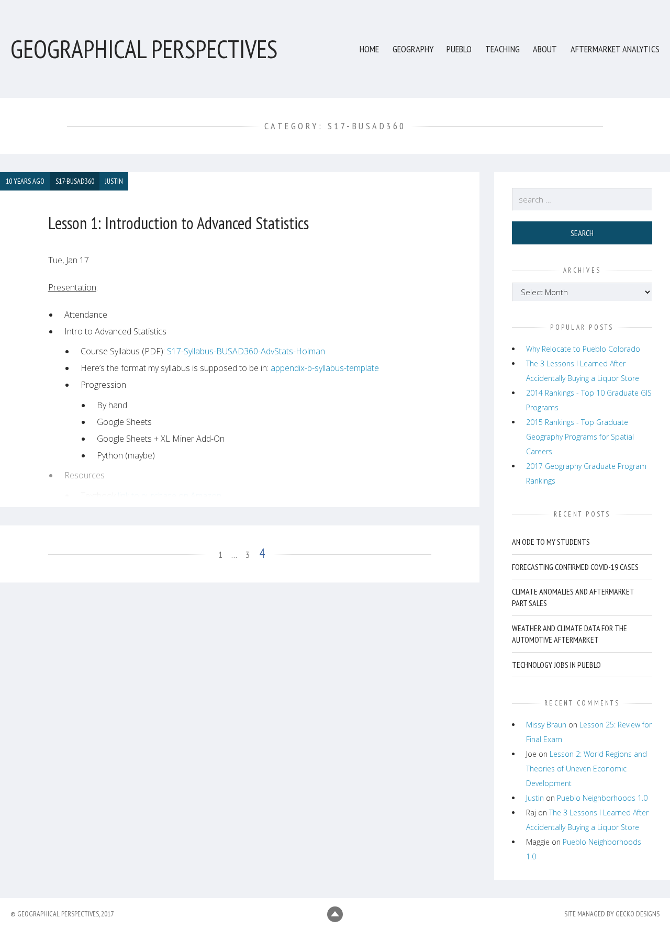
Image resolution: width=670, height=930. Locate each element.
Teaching (502, 49)
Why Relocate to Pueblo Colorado (583, 349)
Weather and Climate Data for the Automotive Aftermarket (569, 634)
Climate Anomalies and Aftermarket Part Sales (573, 597)
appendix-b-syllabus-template (325, 368)
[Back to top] (335, 914)
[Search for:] (582, 199)
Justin (535, 798)
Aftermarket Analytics (615, 49)
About (545, 49)
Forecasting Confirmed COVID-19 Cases (575, 567)
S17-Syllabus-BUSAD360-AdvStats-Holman (246, 351)
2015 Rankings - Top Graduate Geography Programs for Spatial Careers (580, 436)
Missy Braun (546, 725)
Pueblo (459, 49)
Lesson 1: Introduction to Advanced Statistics (178, 223)
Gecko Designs (638, 913)
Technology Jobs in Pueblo (556, 664)
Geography (413, 49)
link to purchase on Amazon (169, 495)
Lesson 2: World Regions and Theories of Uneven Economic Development (586, 768)
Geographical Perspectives (143, 48)
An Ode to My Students (551, 541)
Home (369, 49)
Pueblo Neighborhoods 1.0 (602, 798)
